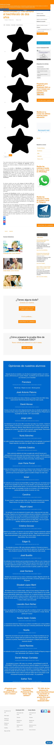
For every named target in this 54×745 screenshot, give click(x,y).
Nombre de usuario (41, 21)
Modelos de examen (19, 721)
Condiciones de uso (7, 711)
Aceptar (25, 10)
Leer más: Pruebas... (41, 263)
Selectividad (13, 24)
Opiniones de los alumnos (44, 43)
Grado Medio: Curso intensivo (11, 270)
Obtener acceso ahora (42, 33)
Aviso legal (6, 715)
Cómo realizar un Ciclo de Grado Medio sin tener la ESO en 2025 (43, 267)
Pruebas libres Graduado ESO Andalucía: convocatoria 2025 (43, 254)
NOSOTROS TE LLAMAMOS (27, 321)
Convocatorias (40, 66)
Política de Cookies (6, 724)
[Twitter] (18, 220)
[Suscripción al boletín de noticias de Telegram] (44, 211)
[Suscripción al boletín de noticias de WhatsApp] (44, 180)
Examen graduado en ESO (43, 69)
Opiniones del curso (19, 725)
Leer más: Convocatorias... (42, 250)
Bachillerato (8, 24)
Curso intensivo (20, 729)
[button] (5, 370)
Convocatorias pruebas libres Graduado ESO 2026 (43, 240)
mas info (38, 138)
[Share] (18, 224)
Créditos (6, 727)
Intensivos (39, 156)
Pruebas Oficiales (41, 148)
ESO (4, 24)
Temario (18, 717)
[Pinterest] (18, 222)
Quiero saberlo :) (27, 347)
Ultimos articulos (42, 234)
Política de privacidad (4, 8)
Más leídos (40, 237)
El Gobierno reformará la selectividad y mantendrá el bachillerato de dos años (18, 12)
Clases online (40, 159)
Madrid (38, 77)
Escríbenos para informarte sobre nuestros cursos (27, 308)
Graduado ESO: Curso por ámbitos (12, 288)
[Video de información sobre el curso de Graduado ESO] (44, 54)
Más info (40, 94)
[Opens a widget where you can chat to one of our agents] (49, 742)
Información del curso (20, 713)
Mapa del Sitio (7, 731)
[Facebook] (18, 217)
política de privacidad (39, 7)
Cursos (38, 27)
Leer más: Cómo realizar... (42, 276)
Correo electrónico (41, 15)
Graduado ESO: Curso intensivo (11, 253)
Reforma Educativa (19, 24)
